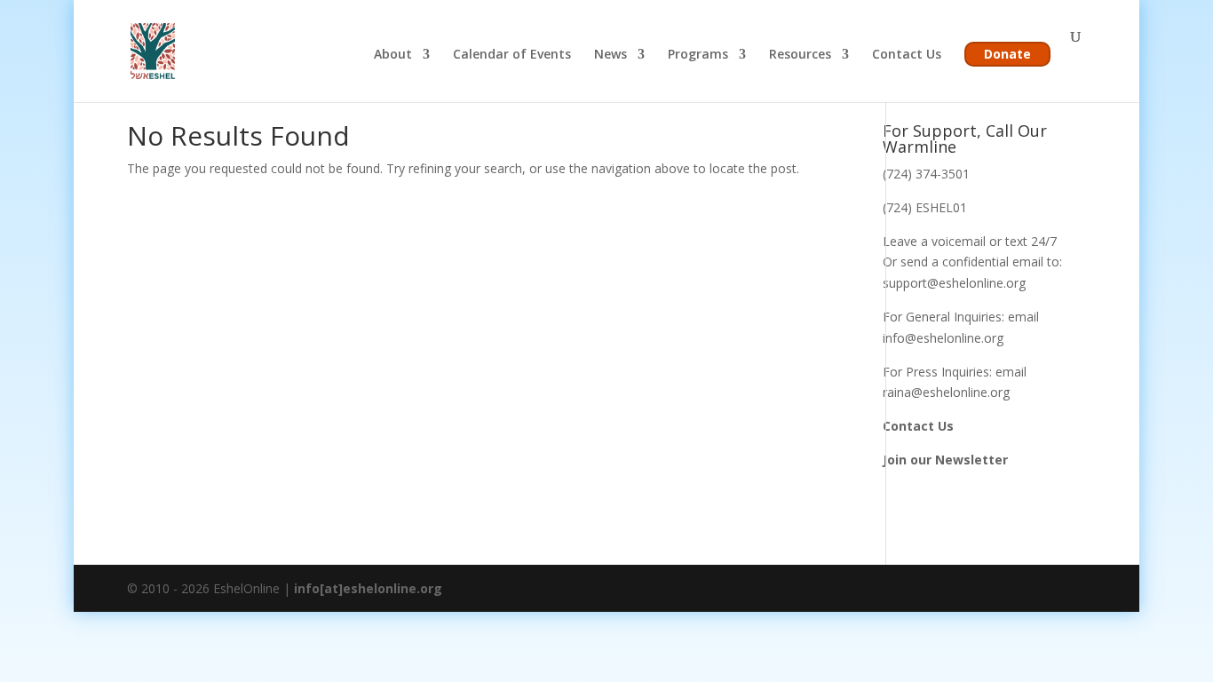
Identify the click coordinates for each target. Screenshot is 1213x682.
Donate (1007, 53)
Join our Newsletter (945, 459)
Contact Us (906, 55)
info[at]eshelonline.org (368, 588)
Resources (800, 55)
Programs (698, 55)
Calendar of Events (512, 55)
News (610, 55)
